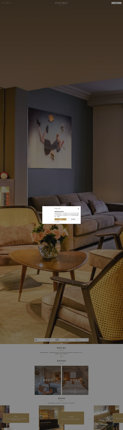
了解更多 (58, 216)
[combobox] (78, 208)
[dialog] (61, 215)
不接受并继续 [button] (73, 219)
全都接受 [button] (60, 219)
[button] (57, 221)
